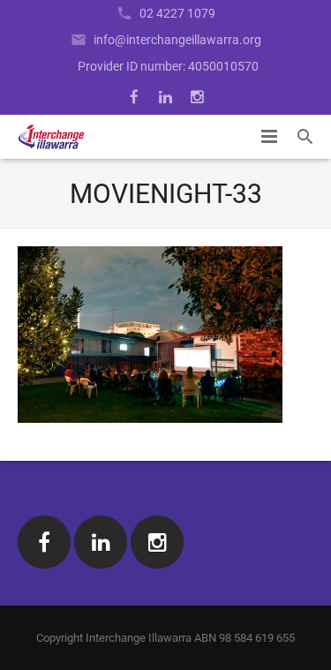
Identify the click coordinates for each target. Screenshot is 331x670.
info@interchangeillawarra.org (177, 40)
